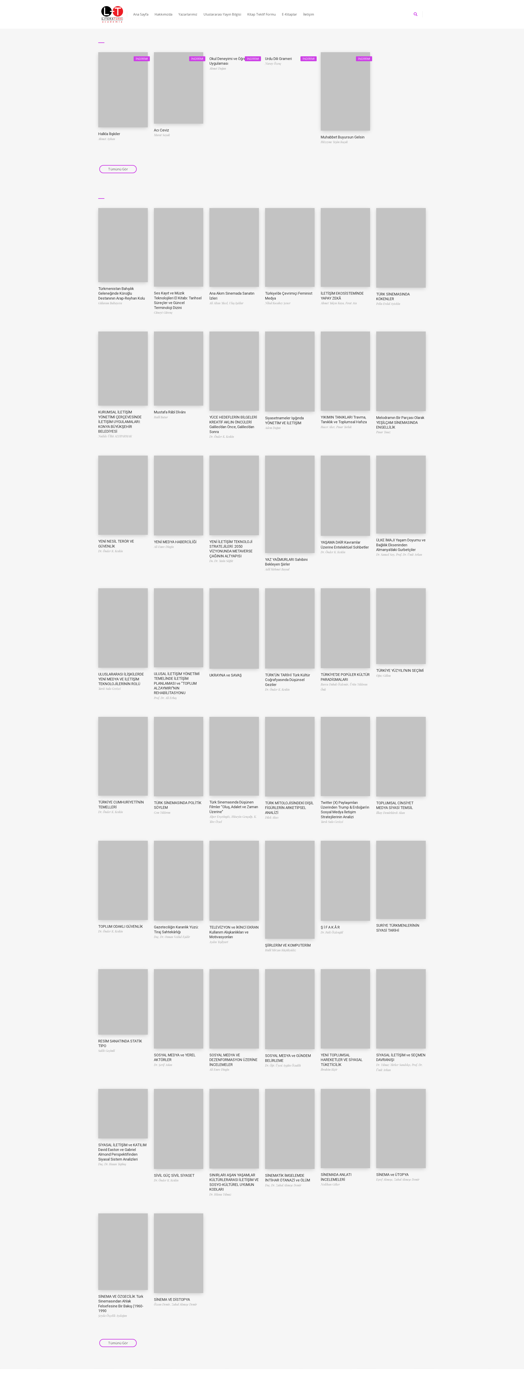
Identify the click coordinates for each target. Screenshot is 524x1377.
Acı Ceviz (161, 130)
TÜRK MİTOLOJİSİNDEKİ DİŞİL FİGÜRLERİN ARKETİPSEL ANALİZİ (289, 808)
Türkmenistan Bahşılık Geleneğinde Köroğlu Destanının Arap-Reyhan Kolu (121, 293)
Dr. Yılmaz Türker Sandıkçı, (394, 1065)
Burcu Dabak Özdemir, (335, 684)
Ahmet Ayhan (106, 139)
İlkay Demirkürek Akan (390, 813)
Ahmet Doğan (217, 68)
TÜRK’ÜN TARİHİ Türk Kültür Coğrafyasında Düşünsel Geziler (287, 680)
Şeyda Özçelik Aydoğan (112, 1316)
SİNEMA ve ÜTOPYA (392, 1174)
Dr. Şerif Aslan (163, 1065)
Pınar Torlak (344, 427)
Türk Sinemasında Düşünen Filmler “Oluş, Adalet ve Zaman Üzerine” (233, 807)
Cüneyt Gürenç (163, 313)
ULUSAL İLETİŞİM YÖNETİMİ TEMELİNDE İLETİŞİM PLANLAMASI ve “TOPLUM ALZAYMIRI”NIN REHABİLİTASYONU (177, 683)
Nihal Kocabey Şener (277, 303)
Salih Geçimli (106, 1051)
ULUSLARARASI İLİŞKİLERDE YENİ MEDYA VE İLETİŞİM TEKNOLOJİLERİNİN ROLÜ (121, 679)
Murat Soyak (162, 135)
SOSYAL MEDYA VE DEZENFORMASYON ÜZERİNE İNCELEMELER (233, 1060)
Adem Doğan (273, 428)
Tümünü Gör (118, 169)
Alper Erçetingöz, (220, 817)
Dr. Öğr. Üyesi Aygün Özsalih (283, 1065)
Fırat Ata (351, 303)
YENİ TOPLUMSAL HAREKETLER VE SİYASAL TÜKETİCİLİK (342, 1060)
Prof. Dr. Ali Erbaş (165, 698)
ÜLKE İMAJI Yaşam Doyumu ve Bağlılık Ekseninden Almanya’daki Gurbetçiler (401, 545)
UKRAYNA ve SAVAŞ (225, 675)
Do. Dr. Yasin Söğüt (221, 561)
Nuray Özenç (273, 64)
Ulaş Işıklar (236, 303)
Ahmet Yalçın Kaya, (333, 303)
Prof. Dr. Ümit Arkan (409, 555)
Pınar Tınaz (383, 432)
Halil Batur (161, 417)
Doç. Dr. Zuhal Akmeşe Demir (283, 1185)
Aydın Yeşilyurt (218, 942)
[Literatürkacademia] (112, 14)
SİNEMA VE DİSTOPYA (172, 1299)
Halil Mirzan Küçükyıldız (280, 950)
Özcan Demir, (163, 1304)
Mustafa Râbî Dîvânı (170, 412)
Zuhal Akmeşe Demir (406, 1179)
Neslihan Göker (330, 1184)
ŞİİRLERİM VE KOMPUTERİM (288, 945)
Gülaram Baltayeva (110, 303)
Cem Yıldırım (162, 813)
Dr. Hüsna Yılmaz (220, 1194)
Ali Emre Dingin (164, 547)
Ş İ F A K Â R (330, 927)
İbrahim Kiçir (329, 1070)
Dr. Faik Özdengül (332, 932)
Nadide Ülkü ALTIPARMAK (115, 436)
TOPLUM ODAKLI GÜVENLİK (120, 926)
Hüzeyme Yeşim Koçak (334, 142)
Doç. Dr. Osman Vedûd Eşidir (172, 937)
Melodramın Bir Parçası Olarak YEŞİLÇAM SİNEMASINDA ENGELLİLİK (400, 422)
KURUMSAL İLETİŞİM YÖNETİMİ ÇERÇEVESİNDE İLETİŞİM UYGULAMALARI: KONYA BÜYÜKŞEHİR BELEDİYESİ (120, 421)
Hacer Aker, (328, 427)
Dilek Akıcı (271, 817)
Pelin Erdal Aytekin (388, 304)
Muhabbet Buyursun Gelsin (343, 137)
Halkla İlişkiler (109, 134)
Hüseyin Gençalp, (243, 817)
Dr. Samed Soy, (386, 555)
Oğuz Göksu (383, 676)
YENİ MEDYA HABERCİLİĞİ (175, 542)
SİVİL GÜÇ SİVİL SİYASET (174, 1175)
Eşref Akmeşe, (385, 1179)
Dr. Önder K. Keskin (221, 437)
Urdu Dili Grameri (278, 59)
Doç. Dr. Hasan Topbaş (112, 1164)
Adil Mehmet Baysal (277, 569)
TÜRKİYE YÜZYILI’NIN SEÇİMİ (400, 670)
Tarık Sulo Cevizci (109, 689)
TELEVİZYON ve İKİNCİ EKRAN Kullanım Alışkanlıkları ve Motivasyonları (234, 932)
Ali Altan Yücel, (219, 303)
